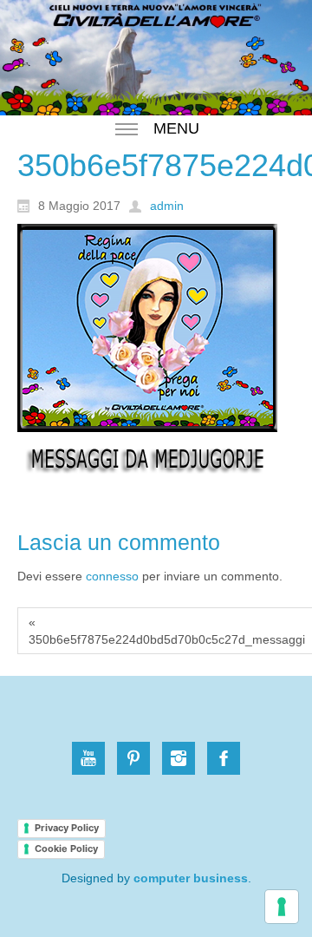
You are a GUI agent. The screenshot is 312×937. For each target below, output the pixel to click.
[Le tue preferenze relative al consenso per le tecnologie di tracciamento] (281, 906)
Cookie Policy (66, 848)
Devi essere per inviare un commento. (150, 576)
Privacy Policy (67, 828)
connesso (112, 576)
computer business (190, 878)
